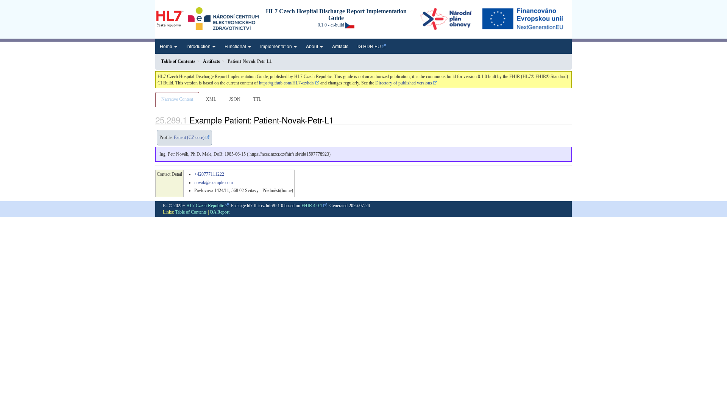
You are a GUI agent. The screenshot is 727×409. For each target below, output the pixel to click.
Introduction (199, 46)
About (312, 46)
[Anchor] (338, 120)
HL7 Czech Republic (205, 205)
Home (166, 46)
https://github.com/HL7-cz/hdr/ (286, 83)
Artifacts (340, 46)
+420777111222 (209, 174)
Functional (236, 46)
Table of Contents (191, 212)
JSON (234, 99)
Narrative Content (177, 99)
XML (211, 99)
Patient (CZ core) (189, 137)
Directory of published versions (403, 83)
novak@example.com (213, 182)
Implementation (276, 46)
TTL (257, 99)
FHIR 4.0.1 (311, 205)
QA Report (219, 212)
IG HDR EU (369, 46)
